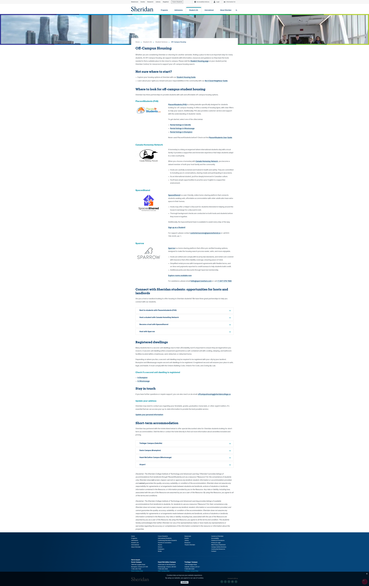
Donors (160, 547)
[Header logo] (142, 9)
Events (143, 2)
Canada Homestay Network (207, 161)
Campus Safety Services (218, 547)
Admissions (134, 540)
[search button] (236, 10)
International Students (165, 538)
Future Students (177, 2)
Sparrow (171, 248)
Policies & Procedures (217, 540)
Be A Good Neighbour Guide (216, 81)
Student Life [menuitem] (193, 10)
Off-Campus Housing (178, 42)
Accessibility (215, 538)
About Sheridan (136, 547)
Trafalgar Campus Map (191, 571)
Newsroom (134, 2)
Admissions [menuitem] (178, 10)
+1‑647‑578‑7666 (224, 281)
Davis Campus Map (137, 571)
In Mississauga (143, 381)
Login (217, 2)
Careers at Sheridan (217, 536)
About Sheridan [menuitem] (225, 10)
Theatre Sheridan (189, 545)
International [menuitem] (209, 10)
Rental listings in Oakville (180, 125)
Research (150, 2)
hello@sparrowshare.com (201, 281)
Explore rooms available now (180, 275)
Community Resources (218, 549)
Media (160, 551)
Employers (161, 549)
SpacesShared (174, 195)
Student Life (147, 42)
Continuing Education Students (167, 540)
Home (137, 42)
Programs (134, 538)
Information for (230, 2)
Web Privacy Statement (218, 545)
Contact (213, 551)
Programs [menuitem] (164, 10)
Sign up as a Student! (176, 227)
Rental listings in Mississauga (182, 128)
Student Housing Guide (186, 77)
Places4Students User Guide (220, 137)
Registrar (166, 2)
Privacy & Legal (216, 542)
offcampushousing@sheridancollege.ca (214, 394)
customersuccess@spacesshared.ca (205, 233)
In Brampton (142, 377)
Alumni (160, 545)
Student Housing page (199, 61)
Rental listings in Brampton (181, 132)
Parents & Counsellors (164, 542)
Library (158, 2)
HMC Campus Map (163, 571)
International (135, 545)
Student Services (161, 42)
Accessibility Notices (203, 2)
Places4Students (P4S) (177, 104)
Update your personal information (149, 414)
